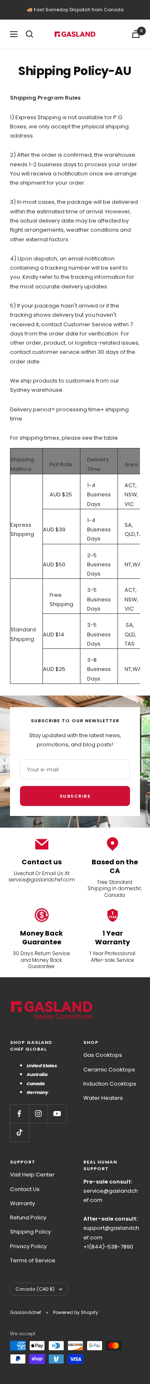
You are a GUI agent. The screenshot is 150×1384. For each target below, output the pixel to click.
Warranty (22, 1203)
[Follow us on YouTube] (57, 1113)
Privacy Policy (28, 1246)
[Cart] (136, 34)
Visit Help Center (32, 1175)
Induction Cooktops (109, 1084)
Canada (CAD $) (35, 1289)
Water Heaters (103, 1098)
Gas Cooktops (102, 1055)
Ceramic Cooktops (109, 1070)
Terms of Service (32, 1260)
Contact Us (25, 1189)
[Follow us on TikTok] (19, 1132)
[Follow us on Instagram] (38, 1113)
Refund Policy (28, 1217)
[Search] (29, 34)
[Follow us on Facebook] (19, 1113)
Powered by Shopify (75, 1312)
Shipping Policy (30, 1232)
